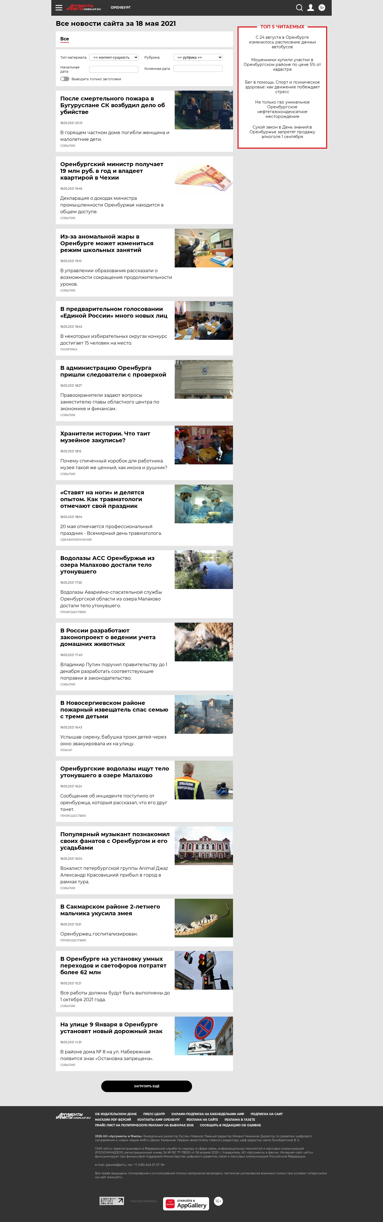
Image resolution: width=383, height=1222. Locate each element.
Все (64, 39)
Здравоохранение (76, 539)
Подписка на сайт (267, 1114)
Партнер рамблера (143, 1201)
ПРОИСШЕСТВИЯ (73, 612)
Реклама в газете (240, 1120)
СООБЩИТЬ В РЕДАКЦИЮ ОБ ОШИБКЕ (230, 1125)
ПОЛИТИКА (68, 349)
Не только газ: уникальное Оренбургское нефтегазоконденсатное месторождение (282, 109)
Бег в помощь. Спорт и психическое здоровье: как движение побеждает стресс (282, 87)
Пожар (66, 750)
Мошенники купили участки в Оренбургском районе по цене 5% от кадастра (282, 65)
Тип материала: (73, 57)
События (67, 146)
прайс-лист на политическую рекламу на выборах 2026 (144, 1125)
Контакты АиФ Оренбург (158, 1120)
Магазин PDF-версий (113, 1120)
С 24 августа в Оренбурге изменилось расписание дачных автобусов (282, 42)
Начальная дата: (69, 69)
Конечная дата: (157, 69)
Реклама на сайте (202, 1120)
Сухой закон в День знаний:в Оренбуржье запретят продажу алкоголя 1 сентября (282, 132)
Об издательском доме (116, 1114)
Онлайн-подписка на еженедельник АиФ (207, 1114)
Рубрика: (152, 57)
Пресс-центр (154, 1114)
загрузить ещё (147, 1086)
